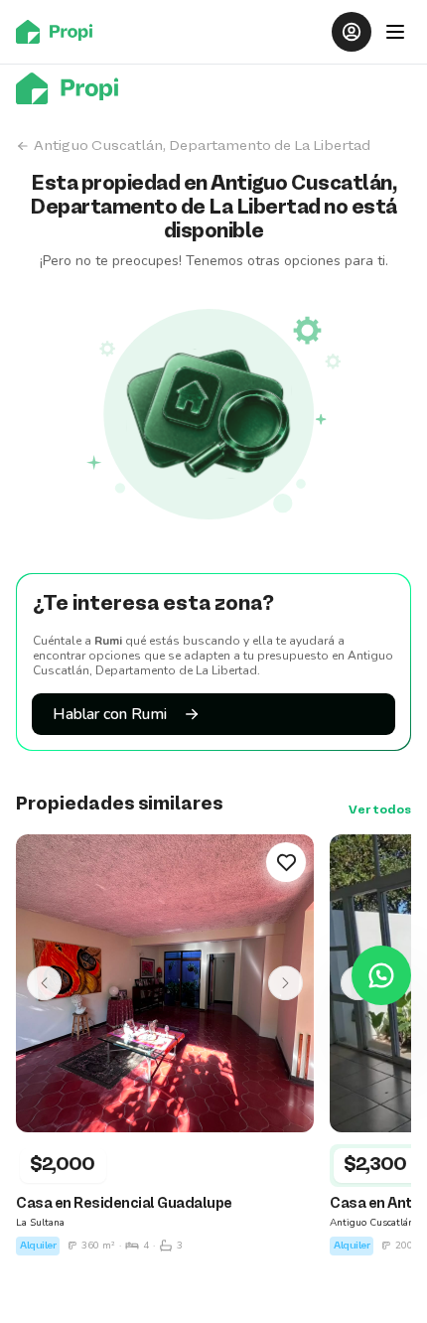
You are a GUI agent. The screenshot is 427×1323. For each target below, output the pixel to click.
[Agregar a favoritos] (286, 862)
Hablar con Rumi (110, 714)
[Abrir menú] (395, 32)
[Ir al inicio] (60, 32)
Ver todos (380, 810)
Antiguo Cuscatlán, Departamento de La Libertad (202, 146)
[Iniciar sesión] (351, 32)
